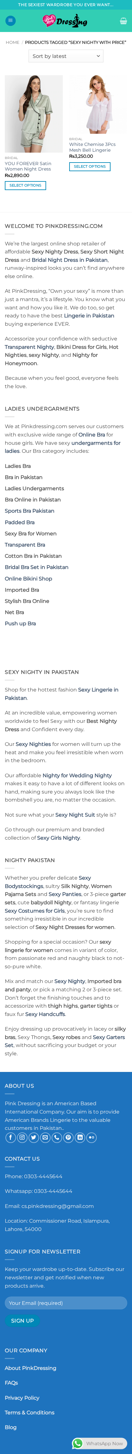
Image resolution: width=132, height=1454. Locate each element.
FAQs (11, 1383)
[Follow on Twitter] (34, 1137)
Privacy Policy (22, 1398)
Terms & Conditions (29, 1413)
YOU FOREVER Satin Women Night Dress (28, 166)
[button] (10, 21)
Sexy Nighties (33, 744)
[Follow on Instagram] (22, 1137)
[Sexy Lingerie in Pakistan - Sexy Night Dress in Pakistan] (66, 20)
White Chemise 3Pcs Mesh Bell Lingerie (92, 147)
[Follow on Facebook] (10, 1137)
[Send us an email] (45, 1137)
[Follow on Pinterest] (68, 1137)
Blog (11, 1427)
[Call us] (57, 1137)
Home (13, 42)
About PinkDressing (30, 1368)
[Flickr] (91, 1137)
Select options (26, 185)
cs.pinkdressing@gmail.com (57, 1206)
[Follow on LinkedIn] (80, 1137)
